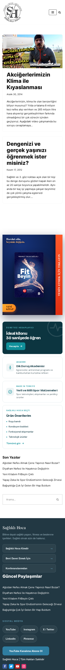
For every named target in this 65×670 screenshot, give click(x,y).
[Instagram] (24, 666)
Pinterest (29, 638)
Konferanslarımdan (29, 568)
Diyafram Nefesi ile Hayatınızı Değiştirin (25, 468)
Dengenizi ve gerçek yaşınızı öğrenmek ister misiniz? (26, 153)
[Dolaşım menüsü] (53, 12)
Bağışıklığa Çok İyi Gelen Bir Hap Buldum (26, 485)
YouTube (11, 629)
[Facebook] (4, 666)
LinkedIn (11, 638)
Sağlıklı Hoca (10, 659)
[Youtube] (17, 666)
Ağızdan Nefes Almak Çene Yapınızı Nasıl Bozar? (31, 463)
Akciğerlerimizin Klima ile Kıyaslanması (28, 81)
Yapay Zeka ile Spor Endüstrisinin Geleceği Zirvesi (32, 479)
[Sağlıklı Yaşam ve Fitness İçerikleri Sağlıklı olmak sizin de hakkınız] (12, 12)
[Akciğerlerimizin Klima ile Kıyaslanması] (32, 51)
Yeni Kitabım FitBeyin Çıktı (18, 474)
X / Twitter (48, 629)
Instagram (29, 629)
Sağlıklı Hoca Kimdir (29, 548)
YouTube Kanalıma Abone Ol (25, 651)
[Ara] (59, 12)
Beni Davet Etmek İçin (29, 558)
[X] (11, 666)
